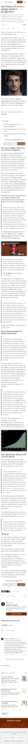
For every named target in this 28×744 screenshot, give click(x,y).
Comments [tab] (4, 625)
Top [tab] (3, 673)
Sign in (25, 2)
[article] (14, 681)
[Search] (25, 672)
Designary (20, 103)
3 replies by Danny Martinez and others (15, 659)
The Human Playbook (9, 638)
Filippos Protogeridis (12, 605)
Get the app (21, 737)
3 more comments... (5, 665)
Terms (19, 732)
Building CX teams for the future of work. (9, 690)
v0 (23, 153)
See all (4, 713)
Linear (12, 54)
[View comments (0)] (8, 685)
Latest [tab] (6, 673)
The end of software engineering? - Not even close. (10, 677)
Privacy (15, 732)
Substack (7, 741)
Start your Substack (10, 737)
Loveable (4, 155)
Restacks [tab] (11, 625)
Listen (24, 25)
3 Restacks (17, 591)
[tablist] (7, 625)
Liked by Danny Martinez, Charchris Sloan (14, 640)
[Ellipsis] (26, 638)
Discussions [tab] (12, 673)
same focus (16, 238)
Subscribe (19, 2)
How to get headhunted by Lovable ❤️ (9, 702)
